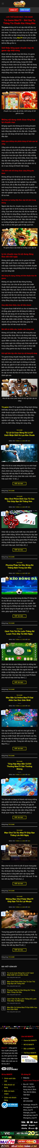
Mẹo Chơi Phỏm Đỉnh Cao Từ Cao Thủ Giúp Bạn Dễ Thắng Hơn (19, 500)
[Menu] (3, 3)
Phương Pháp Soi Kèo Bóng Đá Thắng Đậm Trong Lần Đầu (19, 566)
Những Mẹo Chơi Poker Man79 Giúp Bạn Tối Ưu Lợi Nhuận (19, 900)
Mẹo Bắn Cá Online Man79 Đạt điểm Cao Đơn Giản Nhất (19, 698)
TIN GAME (19, 430)
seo (29, 441)
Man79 (19, 38)
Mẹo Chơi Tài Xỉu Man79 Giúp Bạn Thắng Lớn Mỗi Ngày (19, 833)
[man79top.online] (19, 3)
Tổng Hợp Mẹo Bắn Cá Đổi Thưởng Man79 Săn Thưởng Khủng (19, 766)
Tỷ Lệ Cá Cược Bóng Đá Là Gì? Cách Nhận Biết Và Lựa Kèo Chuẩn (19, 433)
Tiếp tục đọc (19, 483)
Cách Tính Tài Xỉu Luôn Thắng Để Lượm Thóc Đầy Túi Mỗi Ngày (19, 632)
